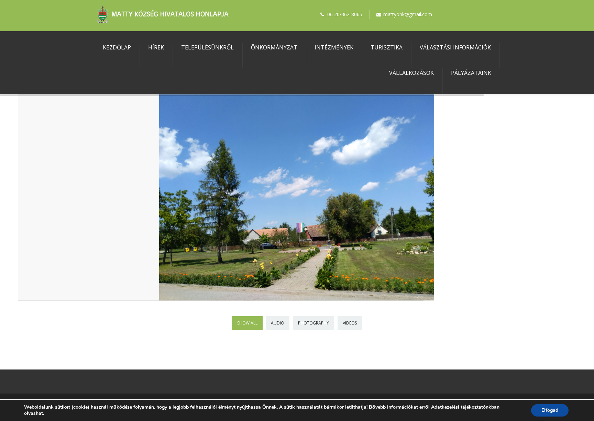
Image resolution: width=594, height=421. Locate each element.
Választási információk (455, 47)
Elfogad (549, 410)
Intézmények (334, 47)
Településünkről (207, 47)
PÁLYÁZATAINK (471, 73)
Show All (247, 323)
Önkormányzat (274, 47)
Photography (313, 323)
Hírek (156, 47)
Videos (350, 323)
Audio (277, 323)
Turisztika (387, 47)
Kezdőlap (117, 47)
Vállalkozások (411, 73)
